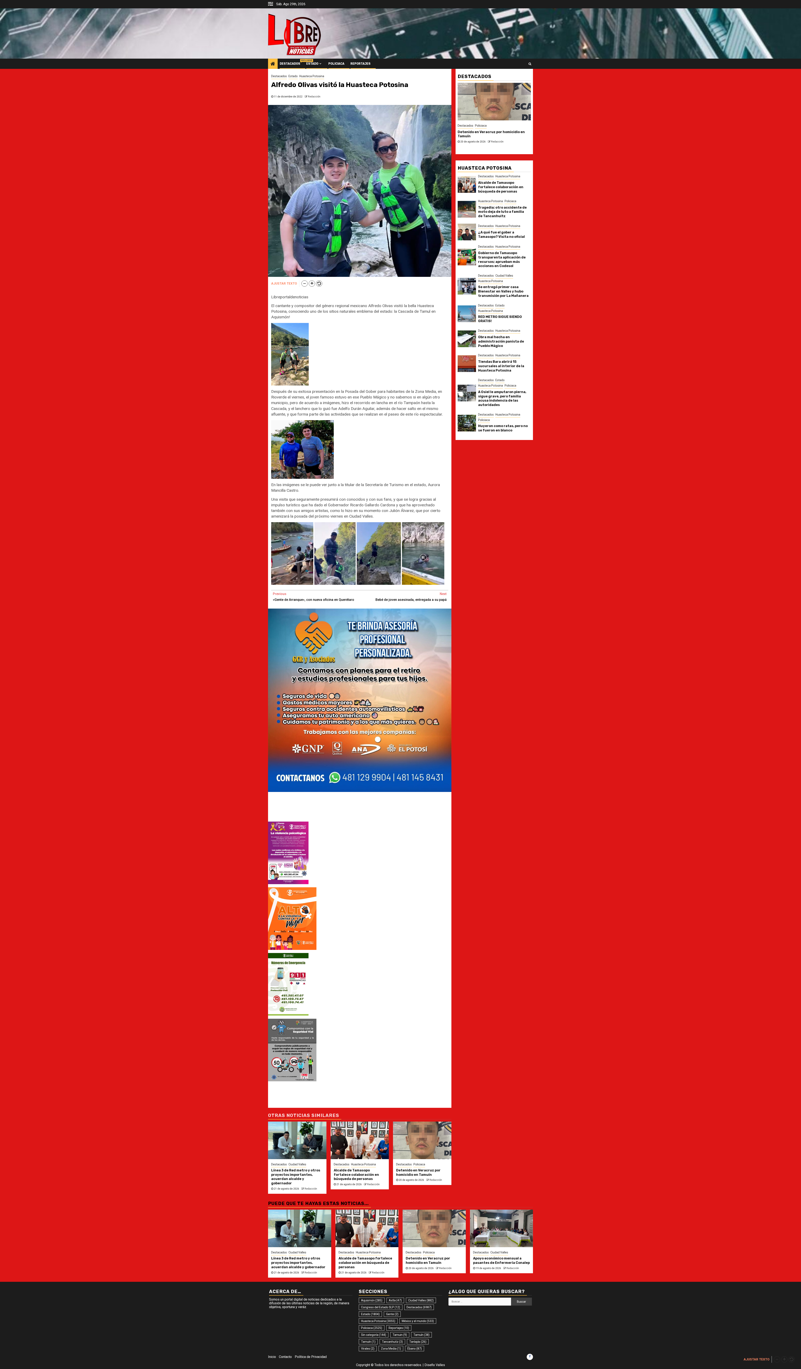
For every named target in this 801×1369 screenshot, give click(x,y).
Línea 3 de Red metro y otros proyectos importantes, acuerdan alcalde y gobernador (295, 1176)
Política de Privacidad (311, 1357)
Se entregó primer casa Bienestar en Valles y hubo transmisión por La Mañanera (503, 291)
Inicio (272, 1357)
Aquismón (371, 1300)
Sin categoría (373, 1334)
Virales (367, 1348)
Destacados (290, 64)
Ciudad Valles (297, 1164)
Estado (312, 64)
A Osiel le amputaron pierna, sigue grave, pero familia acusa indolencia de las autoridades (502, 398)
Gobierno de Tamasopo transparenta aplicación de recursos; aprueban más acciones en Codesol (502, 259)
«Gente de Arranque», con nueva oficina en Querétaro (313, 597)
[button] (304, 283)
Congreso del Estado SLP (380, 1307)
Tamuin (400, 1334)
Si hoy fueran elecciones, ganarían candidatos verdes (488, 134)
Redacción (314, 96)
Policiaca (336, 64)
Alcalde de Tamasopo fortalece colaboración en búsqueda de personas (356, 1174)
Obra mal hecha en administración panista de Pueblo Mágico (501, 341)
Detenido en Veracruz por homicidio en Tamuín (418, 1172)
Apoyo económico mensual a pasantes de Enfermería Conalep (501, 1260)
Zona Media (391, 1348)
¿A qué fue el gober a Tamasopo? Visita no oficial (501, 234)
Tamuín (421, 1334)
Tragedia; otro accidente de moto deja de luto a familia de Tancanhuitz (502, 211)
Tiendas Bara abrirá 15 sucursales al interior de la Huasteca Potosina (501, 366)
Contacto (285, 1357)
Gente (392, 1314)
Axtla (395, 1300)
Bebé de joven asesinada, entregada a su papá (411, 597)
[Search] (530, 64)
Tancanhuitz (392, 1341)
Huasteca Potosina (311, 76)
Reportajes (360, 64)
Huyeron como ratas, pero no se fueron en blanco (503, 428)
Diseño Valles (434, 1365)
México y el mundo (418, 1321)
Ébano (414, 1348)
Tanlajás (417, 1341)
